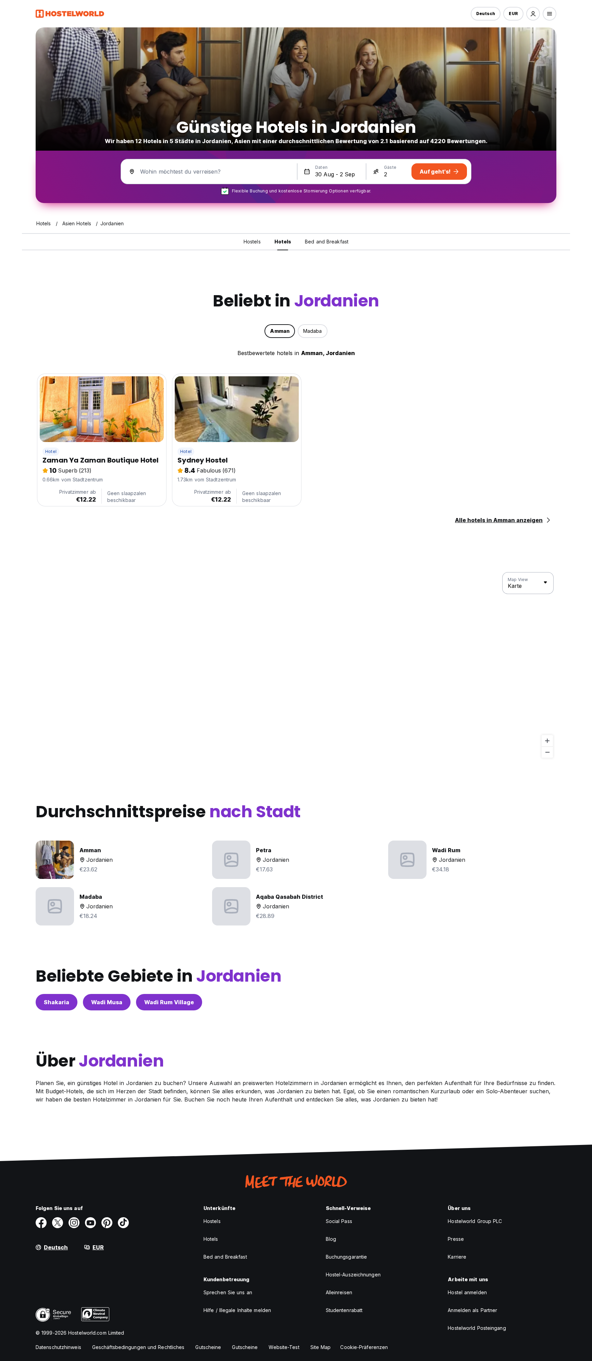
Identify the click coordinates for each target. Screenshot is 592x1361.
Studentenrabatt (344, 1310)
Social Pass (339, 1221)
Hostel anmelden (467, 1292)
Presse (456, 1239)
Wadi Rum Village (169, 1002)
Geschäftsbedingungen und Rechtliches (138, 1347)
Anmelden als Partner (472, 1310)
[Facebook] (41, 1222)
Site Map (320, 1347)
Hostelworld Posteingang (477, 1328)
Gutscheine (208, 1347)
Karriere (457, 1257)
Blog (331, 1239)
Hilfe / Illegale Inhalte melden (237, 1310)
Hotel (51, 451)
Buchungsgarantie (346, 1257)
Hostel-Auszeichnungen (353, 1274)
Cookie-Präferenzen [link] (364, 1347)
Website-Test (284, 1347)
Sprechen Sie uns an (228, 1292)
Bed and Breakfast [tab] (326, 241)
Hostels (212, 1221)
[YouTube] (90, 1222)
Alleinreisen (339, 1292)
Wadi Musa (106, 1002)
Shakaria (56, 1002)
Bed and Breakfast (225, 1257)
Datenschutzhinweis (58, 1347)
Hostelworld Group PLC (475, 1221)
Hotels (211, 1239)
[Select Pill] (533, 14)
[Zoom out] (547, 752)
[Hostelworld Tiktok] (123, 1222)
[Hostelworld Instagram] (74, 1222)
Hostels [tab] (252, 241)
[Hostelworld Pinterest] (106, 1222)
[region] (296, 665)
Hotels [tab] (283, 241)
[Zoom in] (547, 740)
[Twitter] (57, 1222)
